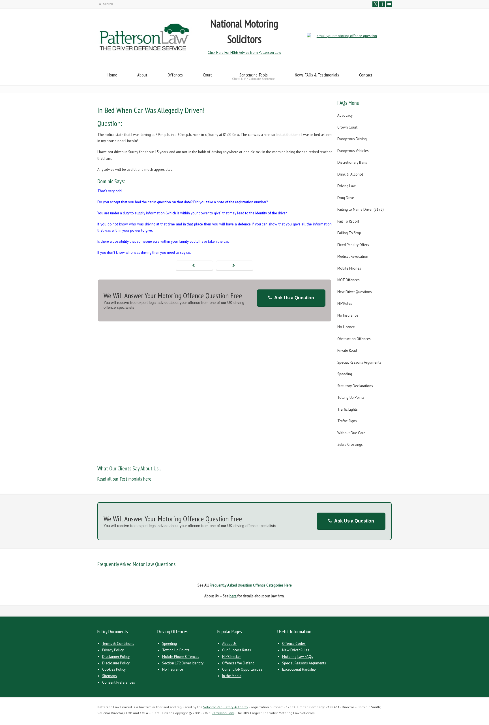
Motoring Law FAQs (297, 656)
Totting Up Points (350, 397)
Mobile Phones (349, 268)
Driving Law (346, 186)
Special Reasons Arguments (359, 362)
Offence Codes (294, 643)
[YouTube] (389, 4)
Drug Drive (345, 197)
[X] (375, 4)
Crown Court (347, 127)
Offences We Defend (238, 663)
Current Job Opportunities (242, 669)
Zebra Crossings (350, 444)
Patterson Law (223, 713)
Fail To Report (348, 221)
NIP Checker (231, 656)
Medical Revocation (352, 256)
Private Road (347, 350)
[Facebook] (382, 4)
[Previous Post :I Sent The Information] (194, 266)
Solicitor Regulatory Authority (225, 707)
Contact (365, 75)
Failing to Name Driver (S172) (360, 209)
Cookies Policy (114, 669)
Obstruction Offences (354, 338)
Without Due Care (351, 432)
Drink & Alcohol (350, 174)
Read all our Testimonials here (124, 478)
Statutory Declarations (355, 385)
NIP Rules (344, 303)
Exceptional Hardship (299, 669)
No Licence (346, 327)
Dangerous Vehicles (353, 150)
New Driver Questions (354, 291)
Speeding (344, 374)
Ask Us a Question (294, 297)
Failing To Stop (349, 233)
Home (112, 75)
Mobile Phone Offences (180, 656)
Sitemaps (109, 675)
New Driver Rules (295, 650)
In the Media (231, 675)
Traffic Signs (347, 421)
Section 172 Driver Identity (182, 663)
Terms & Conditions (118, 643)
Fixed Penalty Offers (353, 244)
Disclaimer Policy (116, 656)
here (233, 596)
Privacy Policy (113, 650)
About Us (229, 643)
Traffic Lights (347, 409)
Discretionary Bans (352, 162)
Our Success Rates (236, 650)
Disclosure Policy (116, 663)
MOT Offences (348, 280)
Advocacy (345, 115)
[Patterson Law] (144, 49)
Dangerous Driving (352, 139)
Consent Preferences (118, 682)
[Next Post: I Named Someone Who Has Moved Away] (234, 266)
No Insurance (347, 315)
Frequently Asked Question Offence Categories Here (251, 585)
